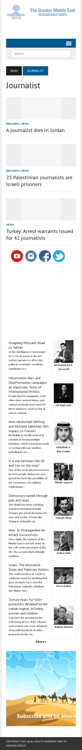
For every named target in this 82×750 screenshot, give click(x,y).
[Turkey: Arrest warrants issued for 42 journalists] (41, 217)
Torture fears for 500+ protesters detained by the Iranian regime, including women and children (28, 606)
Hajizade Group (15, 745)
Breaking (13, 123)
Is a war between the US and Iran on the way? (27, 463)
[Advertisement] (44, 27)
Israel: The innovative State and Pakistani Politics (29, 567)
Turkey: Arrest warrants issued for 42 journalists (39, 234)
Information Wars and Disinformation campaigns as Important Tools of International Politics (28, 385)
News (25, 123)
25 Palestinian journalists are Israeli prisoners (39, 181)
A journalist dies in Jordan (35, 130)
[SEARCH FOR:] (41, 53)
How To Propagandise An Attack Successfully (27, 532)
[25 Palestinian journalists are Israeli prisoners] (41, 163)
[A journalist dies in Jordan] (41, 116)
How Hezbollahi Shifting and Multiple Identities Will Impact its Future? (29, 426)
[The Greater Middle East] (41, 11)
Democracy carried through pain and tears (28, 497)
